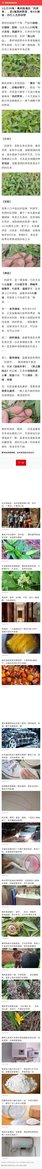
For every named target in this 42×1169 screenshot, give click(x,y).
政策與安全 (12, 1165)
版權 (24, 1165)
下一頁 (21, 463)
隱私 (21, 1165)
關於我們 (4, 1165)
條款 (17, 1165)
